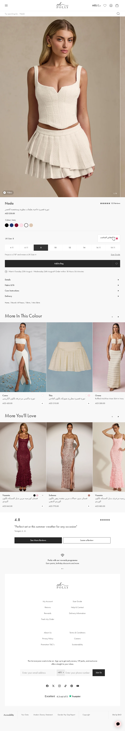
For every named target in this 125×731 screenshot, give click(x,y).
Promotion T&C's (47, 644)
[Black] (7, 225)
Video (9, 192)
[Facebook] (47, 686)
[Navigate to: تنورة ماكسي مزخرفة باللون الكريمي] (23, 357)
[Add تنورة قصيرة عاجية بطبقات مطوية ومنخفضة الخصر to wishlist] (116, 263)
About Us (48, 632)
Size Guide (115, 254)
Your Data (25, 715)
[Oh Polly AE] (62, 5)
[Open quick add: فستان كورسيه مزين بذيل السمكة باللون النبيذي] (34, 495)
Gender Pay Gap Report (66, 715)
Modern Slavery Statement (43, 715)
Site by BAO (116, 715)
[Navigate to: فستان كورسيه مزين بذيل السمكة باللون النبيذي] (23, 457)
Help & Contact (77, 607)
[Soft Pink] (21, 225)
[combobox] (61, 672)
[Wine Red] (16, 225)
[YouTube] (78, 686)
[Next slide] (118, 316)
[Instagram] (59, 686)
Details (8, 279)
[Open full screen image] (60, 106)
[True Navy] (11, 225)
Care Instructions (12, 290)
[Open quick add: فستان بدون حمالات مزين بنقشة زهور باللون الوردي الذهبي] (89, 495)
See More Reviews (38, 540)
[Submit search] (118, 14)
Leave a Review (86, 540)
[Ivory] (26, 225)
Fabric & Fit (9, 285)
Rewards (47, 613)
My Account (48, 601)
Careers (77, 638)
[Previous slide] (112, 316)
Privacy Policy (47, 638)
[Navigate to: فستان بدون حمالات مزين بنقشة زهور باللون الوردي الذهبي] (69, 457)
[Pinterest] (71, 686)
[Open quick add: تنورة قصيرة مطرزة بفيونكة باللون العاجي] (86, 395)
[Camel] (31, 225)
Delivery (8, 296)
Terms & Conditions (77, 632)
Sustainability (77, 644)
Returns (48, 607)
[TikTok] (65, 686)
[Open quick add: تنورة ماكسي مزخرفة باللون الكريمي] (43, 395)
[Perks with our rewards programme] (62, 559)
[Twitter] (53, 686)
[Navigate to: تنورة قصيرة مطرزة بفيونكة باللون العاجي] (69, 357)
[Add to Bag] (59, 263)
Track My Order (47, 619)
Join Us (99, 672)
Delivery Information (77, 613)
